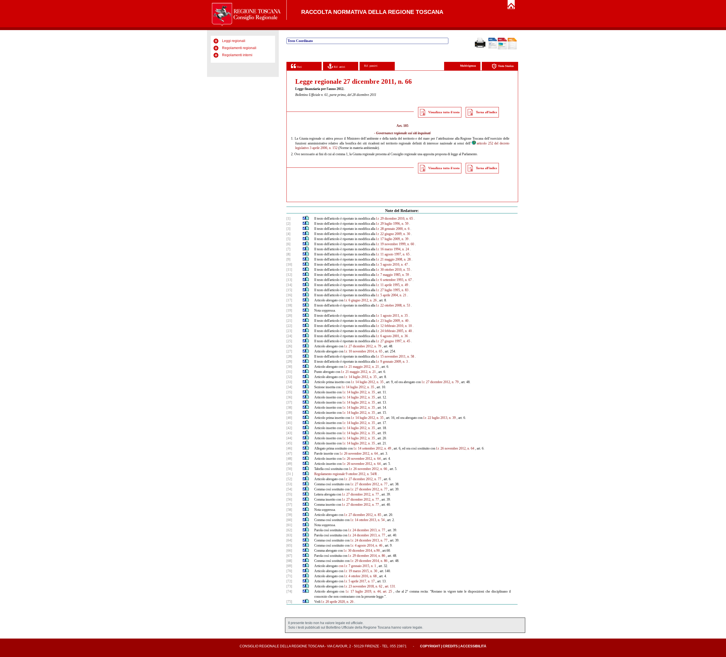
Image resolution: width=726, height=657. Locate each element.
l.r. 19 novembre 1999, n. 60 (395, 244)
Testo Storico (506, 66)
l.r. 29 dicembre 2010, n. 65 (394, 219)
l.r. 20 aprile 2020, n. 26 (337, 602)
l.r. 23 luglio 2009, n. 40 (392, 321)
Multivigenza (468, 65)
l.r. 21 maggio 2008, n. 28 (393, 259)
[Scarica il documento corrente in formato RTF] (492, 47)
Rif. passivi (370, 65)
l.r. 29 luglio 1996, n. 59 (392, 224)
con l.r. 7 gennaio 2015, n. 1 (357, 566)
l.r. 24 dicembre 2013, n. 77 (366, 530)
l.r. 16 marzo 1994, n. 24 (392, 249)
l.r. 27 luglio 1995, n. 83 (392, 290)
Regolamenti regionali (239, 48)
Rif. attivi (339, 66)
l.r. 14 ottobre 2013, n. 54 (368, 520)
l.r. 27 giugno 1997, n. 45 (393, 341)
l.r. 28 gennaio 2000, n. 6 (393, 229)
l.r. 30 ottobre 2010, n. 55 (393, 270)
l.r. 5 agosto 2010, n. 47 (392, 264)
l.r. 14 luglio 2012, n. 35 (360, 377)
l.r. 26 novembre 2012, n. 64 (359, 454)
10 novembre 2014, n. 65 (365, 351)
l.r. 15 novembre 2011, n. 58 (395, 356)
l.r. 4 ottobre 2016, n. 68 (360, 576)
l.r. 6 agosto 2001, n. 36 (392, 336)
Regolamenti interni (237, 55)
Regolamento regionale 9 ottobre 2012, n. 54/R (345, 474)
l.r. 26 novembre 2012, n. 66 (368, 469)
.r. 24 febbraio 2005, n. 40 (394, 331)
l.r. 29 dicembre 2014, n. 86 (366, 556)
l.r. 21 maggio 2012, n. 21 (361, 367)
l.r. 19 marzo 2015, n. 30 (360, 571)
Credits (450, 646)
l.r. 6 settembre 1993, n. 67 (394, 280)
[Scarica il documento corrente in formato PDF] (502, 48)
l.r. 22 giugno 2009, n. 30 (393, 234)
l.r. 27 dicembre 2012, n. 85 (362, 515)
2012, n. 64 (466, 448)
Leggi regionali (233, 41)
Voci (299, 66)
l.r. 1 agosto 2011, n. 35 (392, 316)
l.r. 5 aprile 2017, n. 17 (359, 581)
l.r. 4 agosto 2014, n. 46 (366, 545)
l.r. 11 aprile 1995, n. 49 (392, 285)
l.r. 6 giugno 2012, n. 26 (360, 300)
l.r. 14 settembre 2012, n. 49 (372, 448)
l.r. (346, 351)
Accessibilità (473, 646)
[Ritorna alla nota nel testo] (304, 219)
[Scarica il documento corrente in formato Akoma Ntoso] (512, 48)
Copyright (430, 646)
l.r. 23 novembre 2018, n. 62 (363, 586)
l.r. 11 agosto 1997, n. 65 (393, 254)
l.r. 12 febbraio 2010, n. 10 (394, 326)
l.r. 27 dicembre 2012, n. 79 (362, 346)
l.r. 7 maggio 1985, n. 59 (392, 275)
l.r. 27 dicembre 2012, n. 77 (362, 479)
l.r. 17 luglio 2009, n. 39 (392, 239)
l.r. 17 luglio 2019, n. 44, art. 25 (369, 591)
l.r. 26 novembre (447, 448)
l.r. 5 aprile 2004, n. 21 (391, 295)
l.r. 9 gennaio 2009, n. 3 (392, 362)
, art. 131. (389, 586)
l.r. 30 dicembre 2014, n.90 (362, 551)
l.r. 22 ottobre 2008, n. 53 (393, 305)
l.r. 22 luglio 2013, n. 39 (439, 418)
